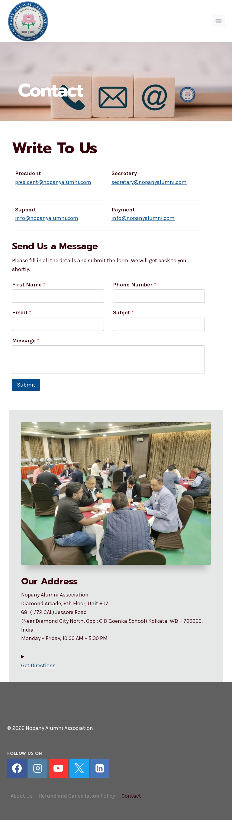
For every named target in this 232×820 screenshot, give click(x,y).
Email (21, 312)
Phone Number (134, 284)
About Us (22, 795)
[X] (79, 768)
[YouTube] (58, 768)
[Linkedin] (99, 768)
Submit (26, 384)
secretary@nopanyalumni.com (149, 182)
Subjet (123, 312)
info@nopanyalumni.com (46, 218)
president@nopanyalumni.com (53, 182)
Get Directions (38, 665)
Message (25, 340)
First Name (28, 284)
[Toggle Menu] (218, 21)
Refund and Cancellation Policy (77, 795)
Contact (131, 795)
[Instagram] (37, 768)
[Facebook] (17, 768)
